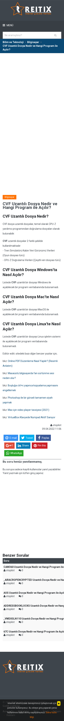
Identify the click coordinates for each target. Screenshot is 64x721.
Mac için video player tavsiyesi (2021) (28, 409)
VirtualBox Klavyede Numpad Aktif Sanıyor (31, 417)
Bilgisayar (9, 197)
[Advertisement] (32, 87)
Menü (9, 25)
